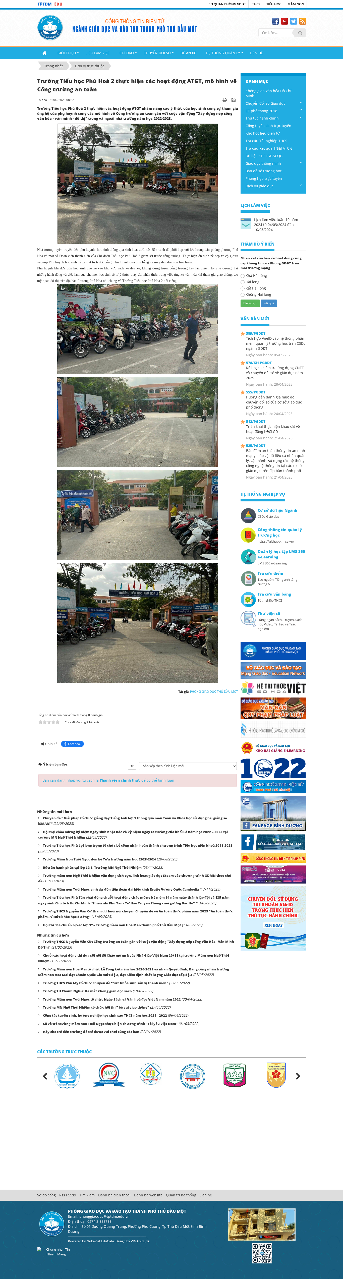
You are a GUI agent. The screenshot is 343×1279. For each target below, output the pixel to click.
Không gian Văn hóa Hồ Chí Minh (268, 93)
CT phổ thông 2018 (261, 110)
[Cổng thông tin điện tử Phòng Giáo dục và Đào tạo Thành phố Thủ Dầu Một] (50, 27)
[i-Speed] (273, 874)
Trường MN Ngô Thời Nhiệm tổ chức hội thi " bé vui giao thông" (96, 1007)
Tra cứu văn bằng (274, 594)
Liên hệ (206, 1195)
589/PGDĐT (255, 333)
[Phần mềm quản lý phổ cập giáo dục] (273, 729)
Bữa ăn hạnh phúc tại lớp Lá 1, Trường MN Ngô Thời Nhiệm (92, 867)
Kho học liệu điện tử (262, 133)
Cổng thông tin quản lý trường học (280, 532)
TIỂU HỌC (273, 4)
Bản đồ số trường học (264, 170)
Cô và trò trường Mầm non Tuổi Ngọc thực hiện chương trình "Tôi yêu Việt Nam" (110, 1023)
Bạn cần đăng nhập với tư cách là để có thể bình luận (108, 780)
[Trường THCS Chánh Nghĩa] (67, 1075)
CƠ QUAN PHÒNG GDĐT (227, 4)
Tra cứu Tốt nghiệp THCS (266, 140)
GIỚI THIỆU (67, 52)
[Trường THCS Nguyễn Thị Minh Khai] (276, 1074)
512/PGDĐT (255, 421)
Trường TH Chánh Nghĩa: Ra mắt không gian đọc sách (87, 991)
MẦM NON (296, 4)
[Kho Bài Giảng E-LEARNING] (273, 747)
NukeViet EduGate (100, 1241)
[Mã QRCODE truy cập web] (262, 1253)
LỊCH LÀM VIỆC (98, 52)
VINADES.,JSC (140, 1241)
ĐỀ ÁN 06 (188, 52)
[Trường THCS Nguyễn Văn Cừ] (109, 1074)
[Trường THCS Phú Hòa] (234, 1074)
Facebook (74, 744)
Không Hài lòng (258, 294)
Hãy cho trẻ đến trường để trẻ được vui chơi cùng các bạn (91, 1031)
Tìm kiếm (87, 1195)
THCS (256, 4)
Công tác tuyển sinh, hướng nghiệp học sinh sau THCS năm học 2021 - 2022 (105, 1015)
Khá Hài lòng (256, 275)
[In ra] (225, 99)
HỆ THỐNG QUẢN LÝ (223, 52)
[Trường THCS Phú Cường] (151, 1073)
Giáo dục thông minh (263, 163)
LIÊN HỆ (256, 52)
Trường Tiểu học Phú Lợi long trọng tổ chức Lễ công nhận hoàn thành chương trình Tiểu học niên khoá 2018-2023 (138, 845)
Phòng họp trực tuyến (264, 178)
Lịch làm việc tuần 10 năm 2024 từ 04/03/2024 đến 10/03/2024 (276, 224)
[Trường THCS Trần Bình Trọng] (192, 1075)
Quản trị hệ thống (181, 1195)
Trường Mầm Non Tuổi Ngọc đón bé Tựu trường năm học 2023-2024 (99, 859)
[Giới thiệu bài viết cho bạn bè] (218, 99)
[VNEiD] (273, 918)
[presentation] (44, 1076)
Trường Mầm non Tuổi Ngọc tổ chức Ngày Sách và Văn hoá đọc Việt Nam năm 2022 (112, 999)
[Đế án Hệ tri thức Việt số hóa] (273, 687)
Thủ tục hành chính (262, 118)
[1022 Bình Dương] (273, 767)
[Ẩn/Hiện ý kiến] (132, 766)
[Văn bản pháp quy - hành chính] (273, 707)
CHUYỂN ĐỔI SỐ (157, 52)
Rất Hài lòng (256, 288)
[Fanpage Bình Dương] (273, 813)
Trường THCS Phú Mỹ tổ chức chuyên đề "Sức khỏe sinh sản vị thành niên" (105, 983)
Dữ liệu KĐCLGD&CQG (264, 155)
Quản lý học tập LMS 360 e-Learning (281, 554)
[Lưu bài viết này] (234, 99)
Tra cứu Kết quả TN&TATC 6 (269, 148)
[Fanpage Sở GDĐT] (273, 841)
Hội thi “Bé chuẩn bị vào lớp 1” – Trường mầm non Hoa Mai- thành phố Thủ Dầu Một (112, 925)
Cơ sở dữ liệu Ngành (277, 510)
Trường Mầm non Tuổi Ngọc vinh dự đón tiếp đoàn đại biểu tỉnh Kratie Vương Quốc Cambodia (121, 889)
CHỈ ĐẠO (127, 52)
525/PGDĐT (255, 445)
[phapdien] (273, 857)
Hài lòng (252, 281)
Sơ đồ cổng (46, 1195)
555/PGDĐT (255, 392)
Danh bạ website (148, 1195)
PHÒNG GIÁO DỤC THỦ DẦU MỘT (214, 691)
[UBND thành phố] (273, 786)
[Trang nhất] (45, 53)
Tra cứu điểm (270, 573)
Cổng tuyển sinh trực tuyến (268, 125)
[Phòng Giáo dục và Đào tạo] (273, 650)
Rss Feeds (67, 1195)
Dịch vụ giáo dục (259, 186)
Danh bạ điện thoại (114, 1195)
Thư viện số (269, 613)
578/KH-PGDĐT (259, 362)
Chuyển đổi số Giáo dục (265, 103)
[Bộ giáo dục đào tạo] (273, 670)
